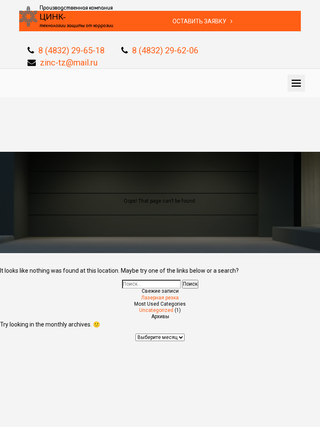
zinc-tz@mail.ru (69, 63)
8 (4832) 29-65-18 (71, 50)
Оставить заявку (199, 21)
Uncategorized (156, 310)
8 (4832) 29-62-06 (165, 50)
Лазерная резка (160, 298)
